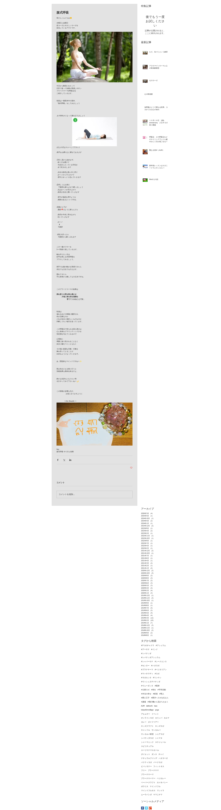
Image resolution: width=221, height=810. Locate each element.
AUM (143, 706)
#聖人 (161, 694)
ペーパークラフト (148, 782)
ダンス (154, 754)
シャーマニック (147, 742)
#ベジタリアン (161, 670)
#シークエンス (161, 661)
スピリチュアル (147, 746)
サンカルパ (156, 730)
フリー (143, 770)
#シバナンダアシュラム (150, 657)
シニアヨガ (159, 734)
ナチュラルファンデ (149, 758)
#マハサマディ (147, 674)
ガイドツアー (153, 722)
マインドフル (155, 786)
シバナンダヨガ (147, 738)
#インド (154, 649)
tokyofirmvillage (147, 710)
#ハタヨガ (155, 666)
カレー (143, 722)
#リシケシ (157, 678)
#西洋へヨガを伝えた (159, 698)
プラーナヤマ (153, 770)
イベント (155, 714)
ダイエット (145, 754)
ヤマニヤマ (157, 795)
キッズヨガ (159, 726)
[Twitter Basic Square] (146, 808)
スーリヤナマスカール (150, 750)
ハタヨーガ (163, 758)
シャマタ (158, 738)
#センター (145, 666)
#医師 (157, 686)
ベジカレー (161, 778)
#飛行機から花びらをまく (157, 702)
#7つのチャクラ (147, 645)
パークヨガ (157, 762)
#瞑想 (155, 694)
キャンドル (145, 730)
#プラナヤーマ (147, 670)
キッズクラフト (147, 726)
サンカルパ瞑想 (147, 734)
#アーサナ (145, 649)
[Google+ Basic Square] (150, 808)
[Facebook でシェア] (58, 460)
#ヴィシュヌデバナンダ (150, 682)
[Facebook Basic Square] (142, 808)
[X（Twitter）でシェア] (64, 460)
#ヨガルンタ (146, 678)
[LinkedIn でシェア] (70, 460)
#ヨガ (157, 674)
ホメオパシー (162, 782)
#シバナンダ (146, 653)
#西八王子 (145, 698)
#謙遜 (143, 702)
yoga (157, 710)
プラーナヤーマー (148, 778)
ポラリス (144, 786)
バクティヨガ (146, 762)
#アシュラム (161, 645)
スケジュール (160, 742)
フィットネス (158, 766)
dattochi (149, 706)
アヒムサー (145, 714)
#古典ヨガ (145, 690)
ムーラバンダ (146, 795)
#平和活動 (161, 690)
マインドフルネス (148, 790)
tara (155, 706)
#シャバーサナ (147, 661)
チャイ (161, 754)
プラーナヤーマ (147, 774)
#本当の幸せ (146, 694)
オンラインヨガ (147, 718)
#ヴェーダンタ (147, 686)
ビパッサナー (146, 766)
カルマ (166, 718)
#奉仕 (153, 690)
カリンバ (158, 718)
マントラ (160, 790)
